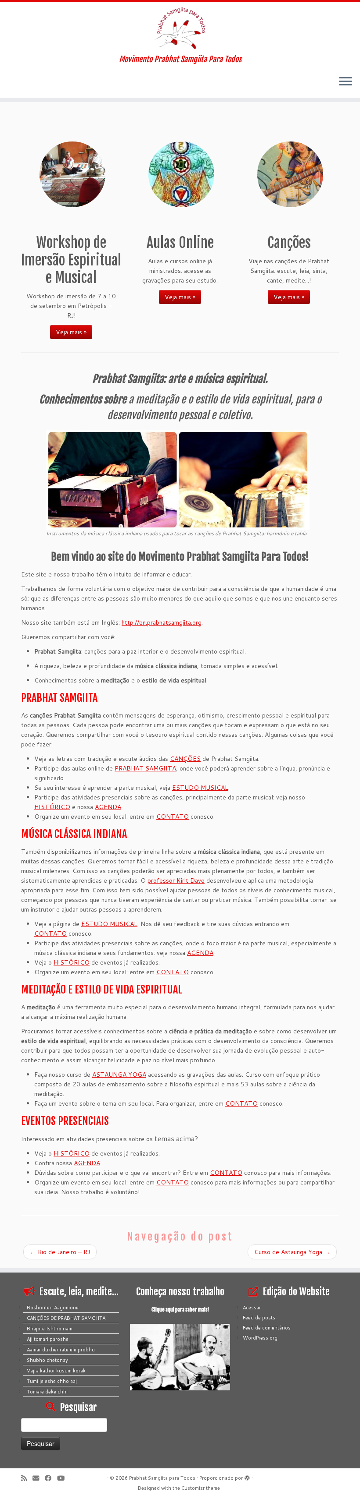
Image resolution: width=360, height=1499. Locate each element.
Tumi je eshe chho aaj (52, 1381)
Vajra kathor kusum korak (56, 1370)
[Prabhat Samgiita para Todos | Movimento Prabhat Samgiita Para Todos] (180, 28)
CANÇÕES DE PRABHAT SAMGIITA (66, 1318)
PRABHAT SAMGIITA (145, 768)
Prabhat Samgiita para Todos (162, 1477)
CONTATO (172, 816)
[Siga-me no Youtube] (63, 1478)
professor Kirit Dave (176, 880)
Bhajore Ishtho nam (49, 1328)
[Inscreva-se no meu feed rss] (26, 1478)
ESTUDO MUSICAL (200, 787)
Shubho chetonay (47, 1360)
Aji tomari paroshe (47, 1339)
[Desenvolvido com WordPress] (247, 1476)
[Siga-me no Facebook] (51, 1478)
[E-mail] (38, 1478)
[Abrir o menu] (345, 81)
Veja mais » (71, 332)
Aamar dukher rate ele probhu (61, 1349)
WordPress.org (260, 1337)
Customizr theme (200, 1488)
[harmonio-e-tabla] (178, 478)
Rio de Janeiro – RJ (60, 1252)
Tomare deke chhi (47, 1391)
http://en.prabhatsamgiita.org (162, 622)
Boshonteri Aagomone (53, 1307)
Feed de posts (259, 1317)
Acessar (252, 1307)
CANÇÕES (185, 758)
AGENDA (108, 807)
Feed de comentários (267, 1327)
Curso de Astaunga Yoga (292, 1252)
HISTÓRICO (52, 807)
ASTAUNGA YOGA (119, 1074)
